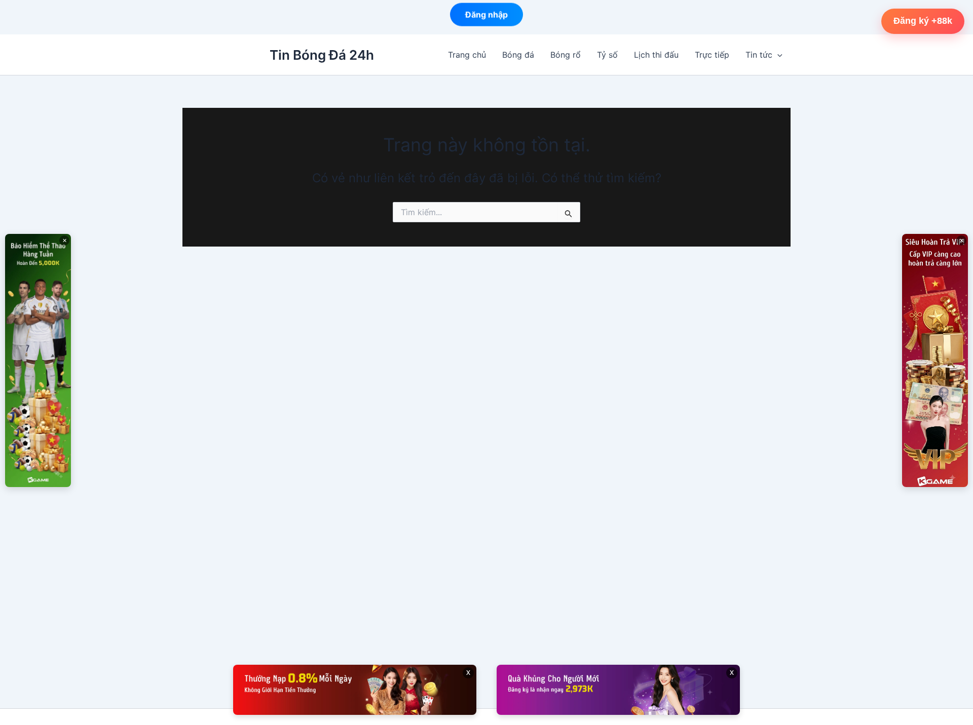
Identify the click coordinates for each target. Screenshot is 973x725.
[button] (777, 54)
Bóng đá (518, 55)
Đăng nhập (486, 17)
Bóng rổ (565, 55)
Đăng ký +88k (922, 21)
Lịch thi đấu (656, 55)
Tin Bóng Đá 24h (322, 55)
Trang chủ (467, 55)
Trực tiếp (712, 55)
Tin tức (758, 55)
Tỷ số (607, 55)
